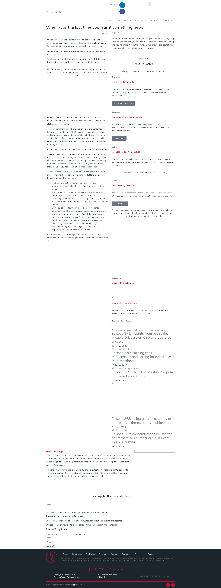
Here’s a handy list (66, 195)
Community (152, 20)
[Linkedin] (122, 5)
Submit (50, 546)
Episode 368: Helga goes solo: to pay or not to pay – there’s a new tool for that (141, 420)
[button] (112, 290)
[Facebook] (122, 11)
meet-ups (64, 229)
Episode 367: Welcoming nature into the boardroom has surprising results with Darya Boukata (142, 438)
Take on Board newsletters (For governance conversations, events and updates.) (85, 520)
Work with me (124, 20)
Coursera (91, 186)
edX (100, 186)
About (110, 20)
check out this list (89, 166)
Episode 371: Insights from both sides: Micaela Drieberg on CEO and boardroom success (143, 337)
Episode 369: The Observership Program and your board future (142, 374)
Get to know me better (105, 473)
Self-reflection (126, 321)
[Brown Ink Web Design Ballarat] (77, 585)
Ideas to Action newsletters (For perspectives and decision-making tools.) (82, 524)
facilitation (68, 476)
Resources (168, 20)
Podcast (139, 20)
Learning (115, 321)
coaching (54, 476)
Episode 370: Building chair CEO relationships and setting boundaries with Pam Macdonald (143, 357)
